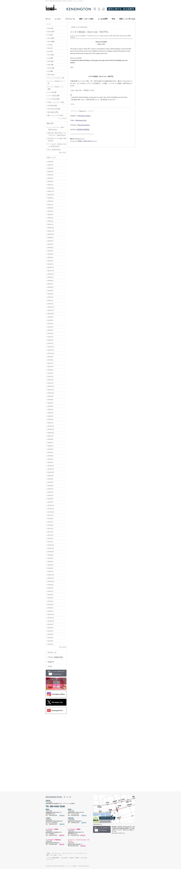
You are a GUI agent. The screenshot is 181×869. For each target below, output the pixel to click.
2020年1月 (50, 422)
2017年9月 (50, 515)
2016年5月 (50, 558)
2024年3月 (50, 257)
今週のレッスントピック (54, 102)
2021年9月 (50, 356)
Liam (77, 35)
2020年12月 (51, 386)
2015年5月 (50, 598)
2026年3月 (50, 178)
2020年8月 (50, 399)
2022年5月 (50, 330)
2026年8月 (50, 161)
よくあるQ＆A (64, 857)
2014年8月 (50, 627)
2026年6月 (50, 168)
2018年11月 (51, 469)
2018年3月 (50, 495)
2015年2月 (50, 608)
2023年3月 (50, 297)
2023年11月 (51, 270)
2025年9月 (50, 198)
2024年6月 (50, 247)
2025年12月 (51, 188)
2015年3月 (50, 604)
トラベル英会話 (52, 95)
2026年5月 (50, 171)
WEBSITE (61, 815)
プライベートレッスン (67, 853)
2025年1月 (50, 224)
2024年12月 (51, 227)
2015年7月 (50, 591)
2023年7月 (50, 284)
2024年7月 (50, 244)
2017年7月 (50, 522)
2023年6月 (50, 287)
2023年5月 (50, 290)
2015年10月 (51, 581)
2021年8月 (50, 360)
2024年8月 (50, 241)
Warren (49, 74)
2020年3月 (50, 416)
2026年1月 (50, 184)
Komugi (50, 54)
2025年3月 (50, 218)
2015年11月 (51, 578)
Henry (49, 38)
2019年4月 (50, 452)
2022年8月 (50, 320)
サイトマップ (49, 859)
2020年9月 (50, 396)
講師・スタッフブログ (54, 115)
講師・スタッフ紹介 (51, 855)
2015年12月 (51, 575)
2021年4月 (50, 373)
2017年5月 (50, 528)
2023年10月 (51, 274)
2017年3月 (50, 535)
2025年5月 (50, 211)
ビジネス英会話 (81, 35)
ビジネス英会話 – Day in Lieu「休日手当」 (90, 32)
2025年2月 (50, 221)
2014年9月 (50, 624)
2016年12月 (51, 545)
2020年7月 (50, 403)
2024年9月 (50, 237)
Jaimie (49, 41)
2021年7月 (50, 363)
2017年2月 (50, 538)
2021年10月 (51, 353)
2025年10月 (51, 194)
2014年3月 (50, 644)
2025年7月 (50, 204)
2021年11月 (51, 350)
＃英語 (114, 35)
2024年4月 (50, 254)
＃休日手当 (106, 35)
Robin (49, 64)
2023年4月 (50, 294)
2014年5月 (50, 637)
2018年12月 (51, 465)
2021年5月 (50, 370)
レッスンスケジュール (80, 853)
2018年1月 (50, 502)
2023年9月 (50, 277)
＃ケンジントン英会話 (98, 35)
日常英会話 (51, 105)
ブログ (60, 855)
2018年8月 (50, 479)
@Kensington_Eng (80, 120)
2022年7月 (50, 323)
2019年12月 (51, 426)
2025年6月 (50, 208)
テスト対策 (51, 92)
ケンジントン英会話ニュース (56, 86)
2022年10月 (51, 313)
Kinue (49, 51)
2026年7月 (50, 165)
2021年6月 (50, 366)
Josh (49, 45)
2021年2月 (50, 380)
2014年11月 (51, 618)
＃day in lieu (90, 35)
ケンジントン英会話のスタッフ (56, 81)
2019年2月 (50, 459)
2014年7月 (50, 631)
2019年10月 (51, 432)
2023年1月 (50, 303)
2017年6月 (50, 525)
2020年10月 (51, 393)
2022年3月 (50, 337)
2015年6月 (50, 594)
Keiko (49, 48)
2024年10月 (51, 234)
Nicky (49, 61)
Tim (49, 71)
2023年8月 (50, 280)
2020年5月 (50, 409)
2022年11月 (51, 310)
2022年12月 (51, 307)
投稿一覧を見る (62, 152)
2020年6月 (50, 406)
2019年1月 (50, 462)
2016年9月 (50, 555)
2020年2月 (50, 419)
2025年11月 (51, 191)
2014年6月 (50, 634)
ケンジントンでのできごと (55, 78)
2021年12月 (51, 346)
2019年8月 (50, 439)
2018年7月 (50, 482)
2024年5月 (50, 251)
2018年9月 (50, 475)
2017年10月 (51, 512)
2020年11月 (51, 389)
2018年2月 (50, 499)
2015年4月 (50, 601)
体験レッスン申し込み (81, 857)
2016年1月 (50, 571)
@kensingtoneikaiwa (83, 125)
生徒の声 (71, 857)
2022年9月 (50, 317)
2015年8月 (50, 588)
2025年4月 (50, 214)
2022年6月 (50, 327)
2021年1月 (50, 383)
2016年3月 (50, 565)
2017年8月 (50, 518)
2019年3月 (50, 456)
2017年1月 (50, 541)
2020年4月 (50, 413)
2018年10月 (51, 472)
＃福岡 (110, 35)
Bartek (49, 28)
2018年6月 (50, 485)
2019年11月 (51, 429)
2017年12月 (51, 505)
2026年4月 (50, 175)
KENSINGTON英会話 (83, 129)
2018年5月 (50, 489)
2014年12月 (51, 614)
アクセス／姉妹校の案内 (52, 857)
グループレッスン (56, 853)
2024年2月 (50, 261)
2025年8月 (50, 201)
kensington (72, 36)
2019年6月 (50, 446)
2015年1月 (50, 611)
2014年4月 (50, 641)
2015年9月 (50, 584)
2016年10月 (51, 551)
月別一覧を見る (62, 647)
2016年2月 (50, 568)
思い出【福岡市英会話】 (54, 149)
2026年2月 (50, 181)
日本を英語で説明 (52, 109)
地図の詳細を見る (97, 824)
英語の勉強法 (51, 112)
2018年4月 (50, 492)
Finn (49, 35)
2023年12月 (51, 267)
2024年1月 (50, 264)
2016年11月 (51, 548)
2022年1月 (50, 343)
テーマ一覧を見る (62, 118)
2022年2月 (50, 340)
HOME (48, 853)
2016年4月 (50, 561)
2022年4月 (50, 333)
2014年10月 (51, 621)
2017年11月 (51, 508)
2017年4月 (50, 532)
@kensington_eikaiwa (83, 115)
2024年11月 (51, 231)
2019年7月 (50, 442)
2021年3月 (50, 376)
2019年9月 (50, 436)
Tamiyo (50, 68)
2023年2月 (50, 300)
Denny (49, 31)
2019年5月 (50, 449)
